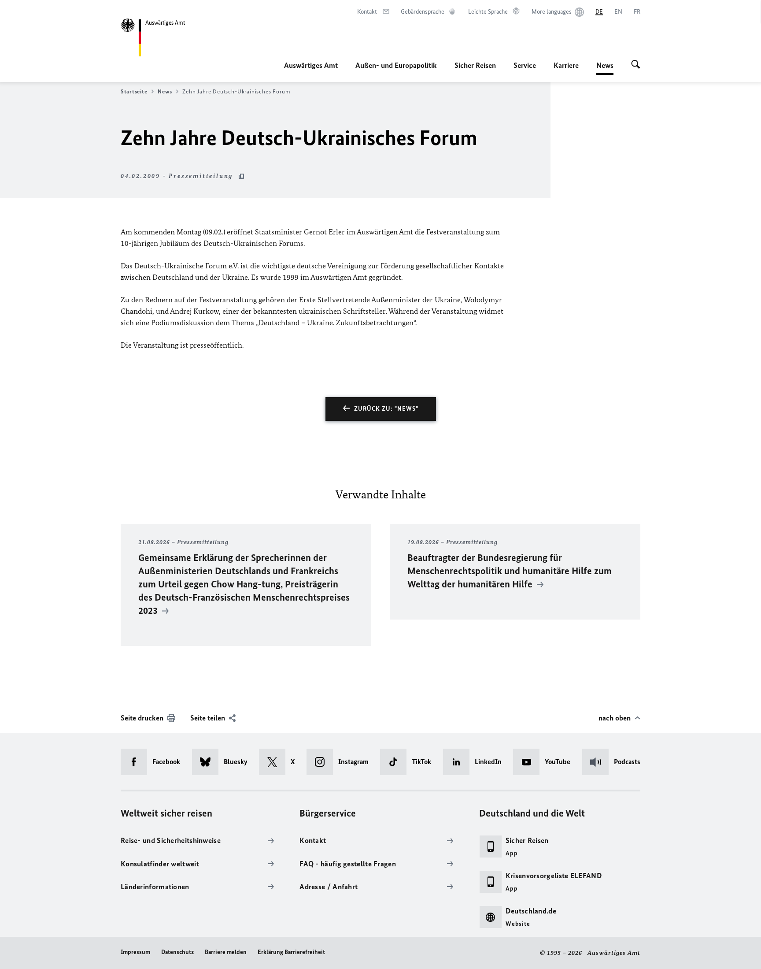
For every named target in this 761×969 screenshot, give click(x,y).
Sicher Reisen (475, 65)
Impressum (135, 952)
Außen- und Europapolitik (396, 65)
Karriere (566, 65)
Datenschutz (177, 952)
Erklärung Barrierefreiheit (291, 952)
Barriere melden (226, 952)
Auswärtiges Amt (311, 65)
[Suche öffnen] (635, 65)
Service (524, 65)
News (604, 68)
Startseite (134, 91)
